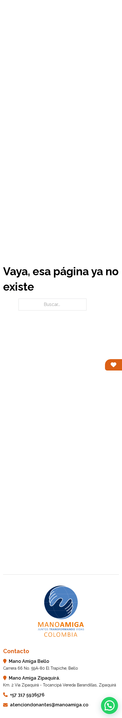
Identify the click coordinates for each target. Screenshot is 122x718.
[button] (109, 705)
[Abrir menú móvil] (116, 13)
